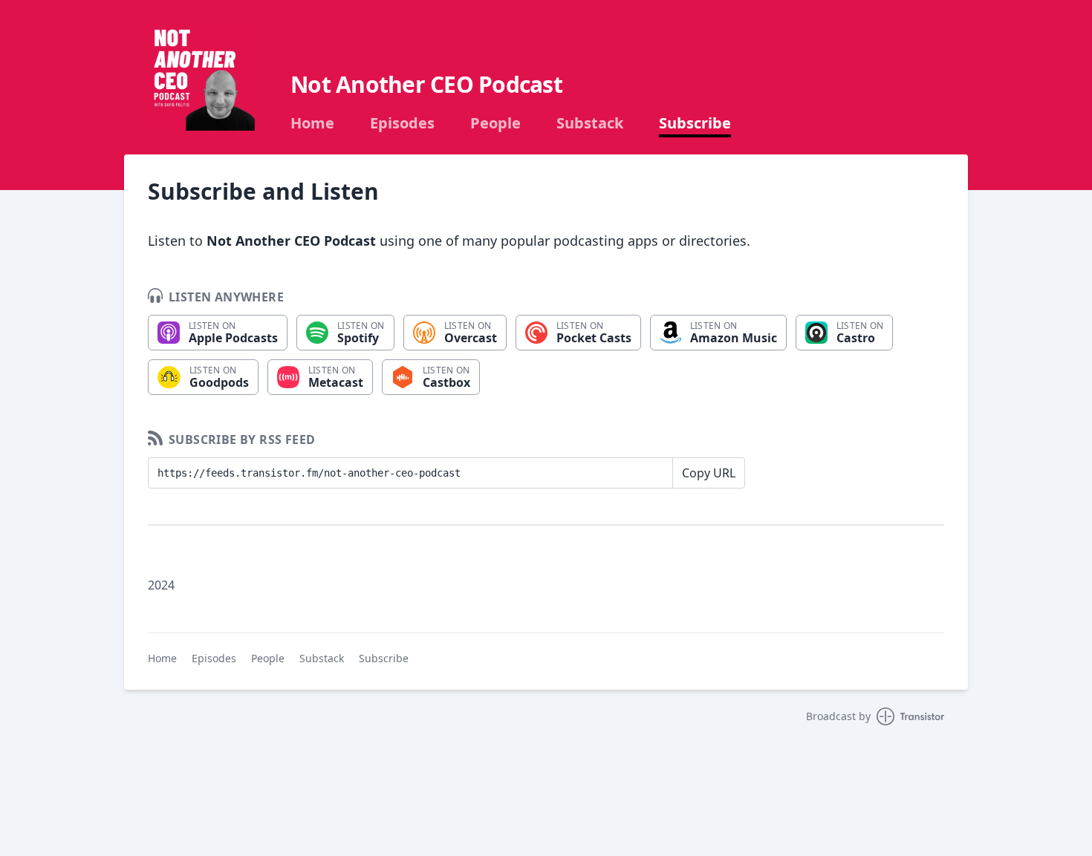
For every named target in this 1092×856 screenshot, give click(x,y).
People (495, 123)
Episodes (402, 123)
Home (312, 123)
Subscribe (695, 123)
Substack (589, 123)
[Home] (201, 77)
